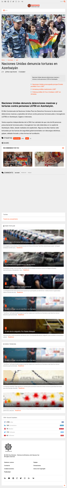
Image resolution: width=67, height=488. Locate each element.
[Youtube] (5, 1)
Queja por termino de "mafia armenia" (18, 287)
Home (3, 60)
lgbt (17, 60)
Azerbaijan (10, 60)
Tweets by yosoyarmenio (10, 219)
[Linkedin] (2, 1)
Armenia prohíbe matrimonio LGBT (44, 89)
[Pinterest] (8, 1)
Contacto (7, 465)
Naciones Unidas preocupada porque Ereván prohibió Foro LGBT (15, 162)
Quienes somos (9, 462)
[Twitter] (13, 1)
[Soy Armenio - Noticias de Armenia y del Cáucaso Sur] (33, 6)
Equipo (36, 462)
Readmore (19, 247)
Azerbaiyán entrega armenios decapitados (20, 264)
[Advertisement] (14, 85)
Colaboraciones (9, 469)
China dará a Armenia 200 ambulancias (18, 242)
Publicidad (7, 472)
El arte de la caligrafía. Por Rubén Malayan (20, 331)
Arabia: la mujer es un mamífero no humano (20, 309)
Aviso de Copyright (39, 469)
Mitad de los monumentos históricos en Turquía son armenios (27, 405)
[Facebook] (10, 1)
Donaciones (37, 465)
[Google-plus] (19, 1)
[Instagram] (16, 1)
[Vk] (22, 1)
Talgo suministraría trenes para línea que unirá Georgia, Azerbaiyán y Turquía (32, 383)
